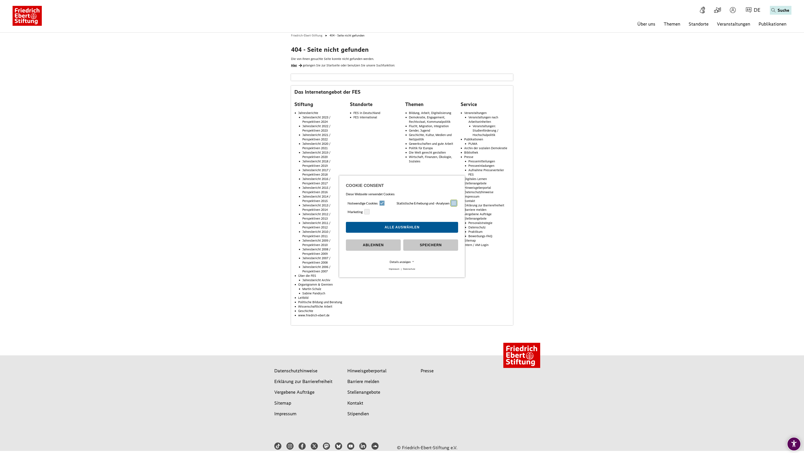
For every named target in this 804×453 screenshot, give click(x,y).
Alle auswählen (402, 227)
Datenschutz (409, 269)
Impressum (394, 269)
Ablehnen (373, 245)
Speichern (431, 245)
